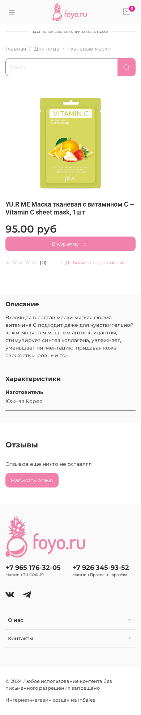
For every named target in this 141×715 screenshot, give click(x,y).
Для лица (46, 49)
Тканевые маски (89, 49)
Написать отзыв (32, 480)
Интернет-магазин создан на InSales (50, 700)
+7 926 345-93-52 (100, 567)
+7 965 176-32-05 (33, 567)
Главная (15, 49)
